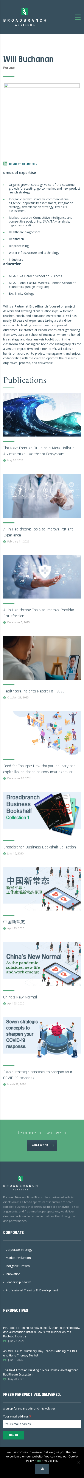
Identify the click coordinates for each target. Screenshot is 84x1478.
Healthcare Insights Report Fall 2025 (33, 691)
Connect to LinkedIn (23, 164)
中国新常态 (14, 922)
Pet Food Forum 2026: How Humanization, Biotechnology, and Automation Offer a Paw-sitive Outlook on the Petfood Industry (41, 1332)
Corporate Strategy (19, 1249)
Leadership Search (18, 1282)
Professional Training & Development (32, 1290)
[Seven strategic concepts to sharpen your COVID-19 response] (42, 1039)
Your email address (17, 1416)
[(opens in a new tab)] (42, 415)
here (38, 1460)
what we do (40, 1145)
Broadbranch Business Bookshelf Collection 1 (40, 847)
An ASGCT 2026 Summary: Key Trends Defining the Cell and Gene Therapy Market (40, 1353)
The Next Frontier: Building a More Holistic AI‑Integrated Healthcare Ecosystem (40, 1372)
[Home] (24, 17)
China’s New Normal (20, 997)
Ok (42, 1469)
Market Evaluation (18, 1258)
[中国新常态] (42, 889)
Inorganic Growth (18, 1266)
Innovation (13, 1274)
